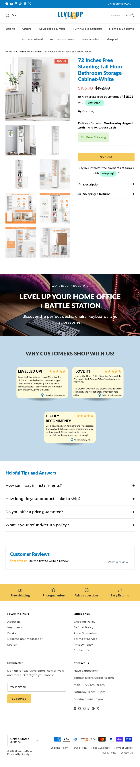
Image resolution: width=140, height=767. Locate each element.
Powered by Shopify (18, 754)
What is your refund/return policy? (37, 525)
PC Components (62, 39)
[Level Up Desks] (70, 15)
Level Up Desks (24, 751)
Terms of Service (85, 639)
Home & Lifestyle (121, 28)
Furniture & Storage (87, 28)
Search (12, 644)
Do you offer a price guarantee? (34, 512)
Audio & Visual (32, 39)
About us (13, 621)
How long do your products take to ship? (43, 499)
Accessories (90, 39)
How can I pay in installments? (33, 485)
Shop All (112, 39)
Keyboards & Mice (52, 28)
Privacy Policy (83, 644)
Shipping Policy (84, 621)
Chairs (27, 28)
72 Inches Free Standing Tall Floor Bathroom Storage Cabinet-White (53, 51)
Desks (10, 28)
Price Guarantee (85, 633)
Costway (88, 111)
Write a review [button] (118, 562)
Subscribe (19, 698)
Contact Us (81, 650)
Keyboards (15, 627)
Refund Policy (83, 627)
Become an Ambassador (25, 639)
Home (8, 51)
